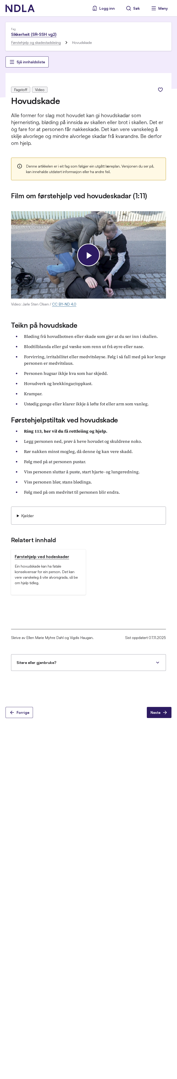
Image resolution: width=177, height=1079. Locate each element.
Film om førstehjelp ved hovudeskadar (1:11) (79, 195)
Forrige (23, 712)
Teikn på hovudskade (44, 325)
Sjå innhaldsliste (31, 62)
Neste (155, 712)
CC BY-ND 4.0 (64, 304)
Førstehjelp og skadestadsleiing (36, 42)
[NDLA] (20, 8)
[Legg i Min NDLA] (160, 89)
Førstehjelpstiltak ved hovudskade (64, 420)
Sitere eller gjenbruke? (36, 662)
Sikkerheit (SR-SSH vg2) (33, 34)
